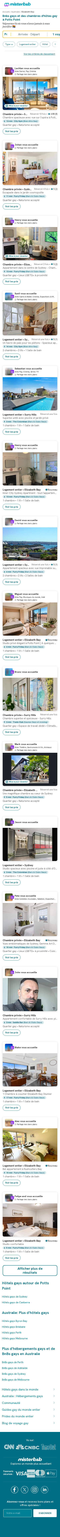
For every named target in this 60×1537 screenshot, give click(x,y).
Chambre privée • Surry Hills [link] (19, 715)
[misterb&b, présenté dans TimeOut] (48, 1447)
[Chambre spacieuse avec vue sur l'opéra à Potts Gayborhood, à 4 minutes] (51, 107)
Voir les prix (11, 131)
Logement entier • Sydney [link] (18, 865)
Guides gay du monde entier (21, 1410)
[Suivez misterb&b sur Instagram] (35, 1489)
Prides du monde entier (18, 1416)
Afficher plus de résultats (30, 1270)
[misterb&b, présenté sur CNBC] (27, 1447)
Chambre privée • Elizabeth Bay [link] (17, 264)
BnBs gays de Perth (12, 1362)
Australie (15, 11)
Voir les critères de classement (39, 54)
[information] (12, 71)
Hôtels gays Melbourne (15, 1338)
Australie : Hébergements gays (22, 1396)
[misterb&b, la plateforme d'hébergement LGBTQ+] (17, 4)
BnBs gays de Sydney (14, 1374)
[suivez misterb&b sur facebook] (15, 1489)
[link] (30, 122)
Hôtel (45, 44)
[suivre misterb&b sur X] (25, 1489)
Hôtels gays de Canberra (16, 1302)
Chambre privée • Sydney (15, 114)
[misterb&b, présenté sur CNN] (9, 1447)
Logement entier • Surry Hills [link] (19, 414)
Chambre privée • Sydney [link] (17, 189)
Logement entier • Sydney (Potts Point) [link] (16, 339)
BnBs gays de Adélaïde (15, 1368)
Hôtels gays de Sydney (14, 1296)
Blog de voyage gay (15, 1423)
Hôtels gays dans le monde (20, 1389)
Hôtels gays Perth (12, 1332)
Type (7, 44)
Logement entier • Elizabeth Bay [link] (22, 489)
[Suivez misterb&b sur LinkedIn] (45, 1489)
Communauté (11, 1403)
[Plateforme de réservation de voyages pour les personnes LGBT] (30, 1459)
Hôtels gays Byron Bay (14, 1321)
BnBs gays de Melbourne (16, 1379)
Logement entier (27, 44)
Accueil (6, 11)
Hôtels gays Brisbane (13, 1327)
